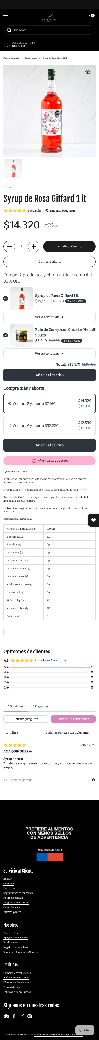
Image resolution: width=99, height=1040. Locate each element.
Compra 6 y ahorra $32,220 (35, 425)
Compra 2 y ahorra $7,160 (34, 403)
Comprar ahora (49, 261)
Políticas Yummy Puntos (17, 992)
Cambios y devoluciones (17, 972)
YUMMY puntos (12, 912)
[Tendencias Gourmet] (48, 17)
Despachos (9, 888)
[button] (91, 17)
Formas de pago (12, 987)
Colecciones (31, 58)
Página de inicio (11, 58)
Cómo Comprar (12, 907)
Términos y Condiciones (17, 982)
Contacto (8, 883)
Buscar (7, 878)
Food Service (10, 942)
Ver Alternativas (47, 317)
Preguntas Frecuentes (16, 902)
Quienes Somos (12, 933)
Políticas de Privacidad (16, 977)
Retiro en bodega (13, 897)
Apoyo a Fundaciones (15, 937)
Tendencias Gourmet (46, 1034)
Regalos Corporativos (15, 947)
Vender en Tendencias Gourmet (21, 952)
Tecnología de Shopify (70, 1034)
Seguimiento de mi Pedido (18, 893)
